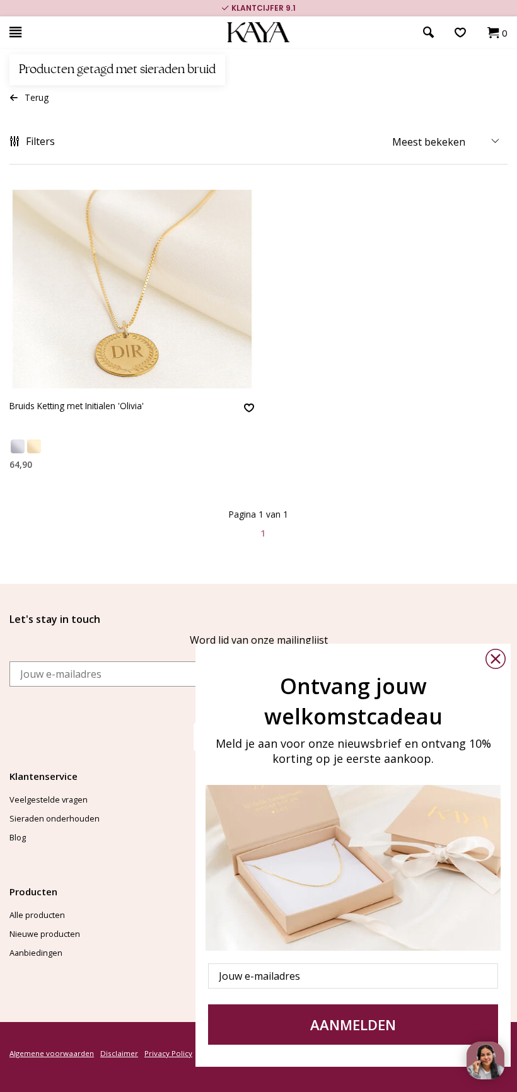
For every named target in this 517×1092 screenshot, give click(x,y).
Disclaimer (119, 1053)
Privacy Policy (168, 1053)
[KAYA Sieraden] (259, 32)
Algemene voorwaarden (51, 1053)
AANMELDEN (353, 1024)
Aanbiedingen (35, 952)
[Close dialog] (495, 659)
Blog (17, 837)
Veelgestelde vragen (48, 799)
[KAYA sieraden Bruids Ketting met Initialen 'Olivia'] (131, 289)
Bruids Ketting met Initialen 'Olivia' (76, 406)
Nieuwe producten (44, 933)
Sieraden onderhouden (54, 818)
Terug (37, 97)
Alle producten (37, 915)
